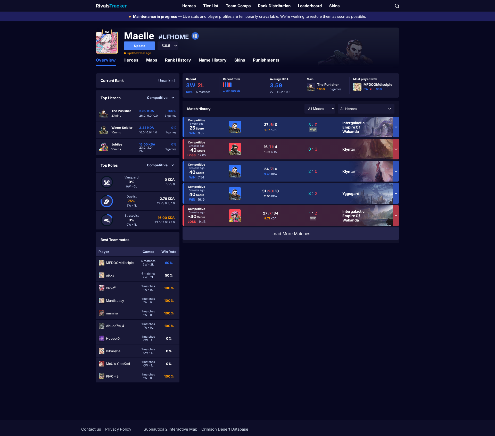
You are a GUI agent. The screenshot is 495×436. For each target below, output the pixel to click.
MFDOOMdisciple (378, 84)
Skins (334, 5)
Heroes (189, 5)
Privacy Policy (118, 429)
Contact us (91, 429)
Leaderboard (310, 5)
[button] (366, 109)
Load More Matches (290, 233)
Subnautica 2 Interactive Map (170, 429)
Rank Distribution (274, 5)
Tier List (210, 5)
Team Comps (238, 5)
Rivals (111, 5)
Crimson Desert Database (224, 429)
